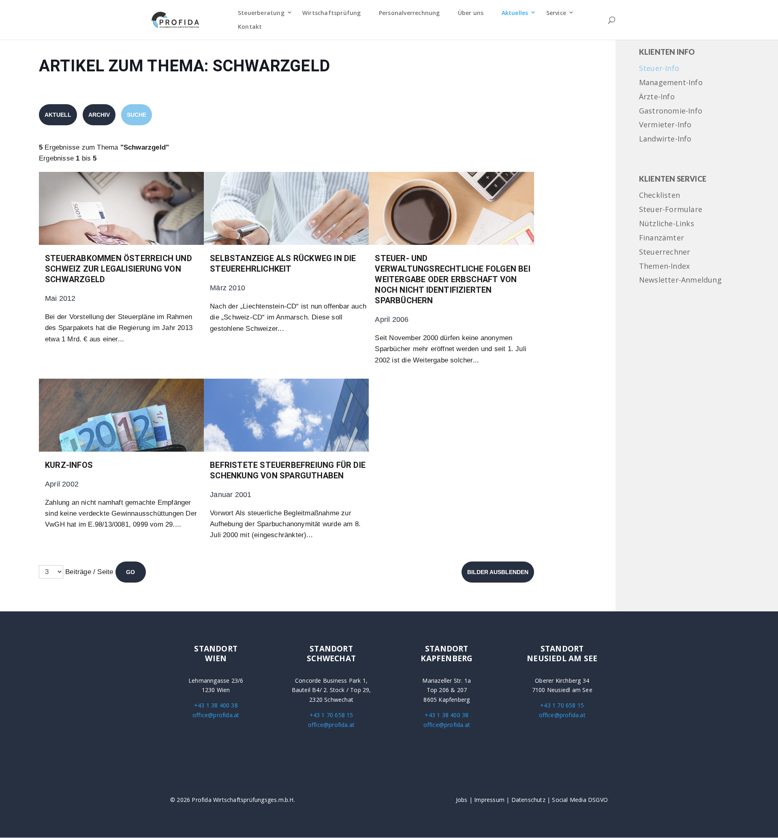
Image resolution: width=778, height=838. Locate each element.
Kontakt (250, 26)
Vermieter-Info (665, 125)
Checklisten (659, 195)
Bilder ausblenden (497, 572)
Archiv (99, 114)
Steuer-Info (659, 68)
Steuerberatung (261, 13)
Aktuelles (515, 13)
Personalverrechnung (409, 13)
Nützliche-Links (666, 224)
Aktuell (58, 114)
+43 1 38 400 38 (216, 705)
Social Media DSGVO (580, 800)
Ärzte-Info (657, 97)
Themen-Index (664, 266)
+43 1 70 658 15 (331, 715)
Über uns (471, 13)
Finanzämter (661, 238)
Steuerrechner (664, 252)
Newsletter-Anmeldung (680, 280)
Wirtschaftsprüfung (331, 13)
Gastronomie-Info (670, 111)
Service (556, 13)
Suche (136, 114)
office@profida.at (215, 715)
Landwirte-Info (665, 139)
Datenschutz (528, 800)
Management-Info (671, 83)
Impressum (489, 800)
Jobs (462, 800)
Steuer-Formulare (670, 210)
